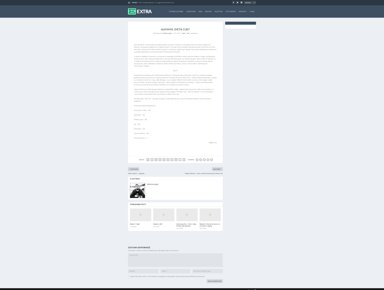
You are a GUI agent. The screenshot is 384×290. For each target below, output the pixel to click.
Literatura (191, 12)
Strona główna (176, 12)
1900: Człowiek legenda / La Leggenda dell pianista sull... (156, 2)
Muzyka (208, 12)
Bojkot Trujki (135, 224)
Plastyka (219, 12)
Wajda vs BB (157, 224)
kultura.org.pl (167, 33)
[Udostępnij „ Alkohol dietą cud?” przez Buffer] (172, 160)
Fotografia (231, 12)
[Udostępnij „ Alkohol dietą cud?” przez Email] (180, 160)
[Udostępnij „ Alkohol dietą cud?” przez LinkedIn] (168, 160)
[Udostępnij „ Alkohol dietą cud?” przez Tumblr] (160, 160)
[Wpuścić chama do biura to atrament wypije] (210, 214)
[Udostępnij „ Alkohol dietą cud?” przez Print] (184, 160)
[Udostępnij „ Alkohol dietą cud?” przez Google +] (156, 160)
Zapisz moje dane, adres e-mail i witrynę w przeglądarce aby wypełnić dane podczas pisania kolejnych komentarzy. (167, 276)
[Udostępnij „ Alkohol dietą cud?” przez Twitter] (152, 160)
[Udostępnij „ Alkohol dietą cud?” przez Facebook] (148, 160)
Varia (183, 33)
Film (200, 12)
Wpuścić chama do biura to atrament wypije (210, 225)
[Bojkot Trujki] (140, 214)
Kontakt (243, 12)
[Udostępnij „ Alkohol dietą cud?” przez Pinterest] (164, 160)
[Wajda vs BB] (163, 214)
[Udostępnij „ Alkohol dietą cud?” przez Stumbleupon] (176, 160)
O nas (252, 12)
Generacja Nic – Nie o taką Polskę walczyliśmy (186, 225)
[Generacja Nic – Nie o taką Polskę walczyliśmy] (187, 214)
